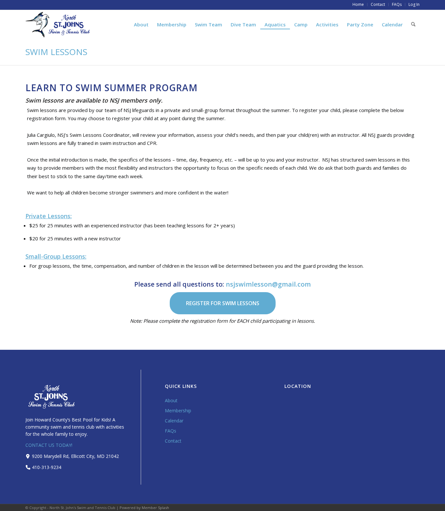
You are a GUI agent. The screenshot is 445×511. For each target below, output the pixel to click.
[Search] (413, 24)
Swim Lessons (56, 52)
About (171, 400)
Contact (173, 441)
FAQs (170, 431)
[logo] (58, 24)
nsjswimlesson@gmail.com (268, 284)
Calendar (174, 421)
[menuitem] (358, 4)
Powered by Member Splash (144, 507)
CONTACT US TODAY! (48, 445)
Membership (178, 410)
